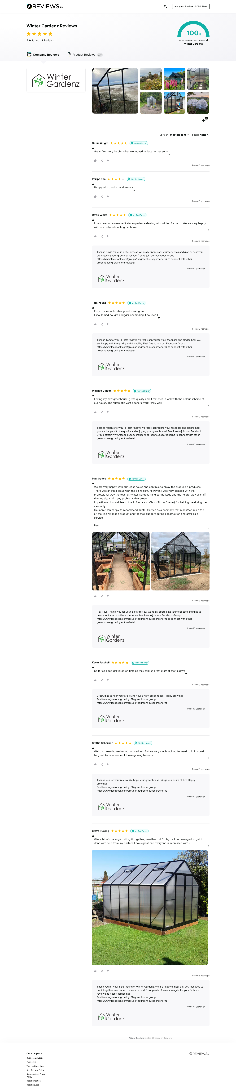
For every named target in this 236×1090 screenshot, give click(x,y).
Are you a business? (190, 6)
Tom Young (99, 302)
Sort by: (172, 134)
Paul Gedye (99, 478)
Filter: (199, 134)
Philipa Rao (99, 179)
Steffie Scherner (102, 743)
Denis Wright (100, 143)
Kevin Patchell (100, 662)
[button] (165, 6)
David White (99, 214)
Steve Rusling (100, 830)
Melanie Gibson (102, 390)
